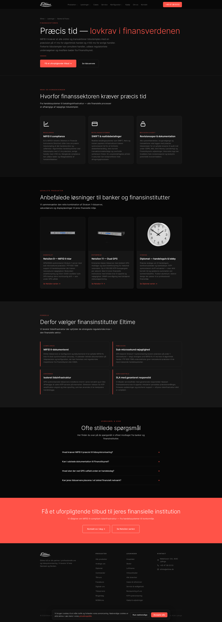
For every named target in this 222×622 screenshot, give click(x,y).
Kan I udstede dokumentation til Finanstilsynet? (111, 461)
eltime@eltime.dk (167, 569)
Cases (96, 5)
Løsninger (85, 5)
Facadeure (100, 582)
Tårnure (99, 577)
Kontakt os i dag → (96, 529)
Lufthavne (130, 568)
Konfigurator (115, 5)
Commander (100, 573)
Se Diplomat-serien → (148, 284)
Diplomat (99, 568)
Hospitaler (130, 559)
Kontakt (144, 5)
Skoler (128, 564)
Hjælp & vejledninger (134, 600)
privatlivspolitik (85, 616)
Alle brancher (131, 577)
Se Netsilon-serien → (51, 284)
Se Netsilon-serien (126, 529)
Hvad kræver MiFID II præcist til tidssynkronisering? (111, 452)
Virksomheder (132, 573)
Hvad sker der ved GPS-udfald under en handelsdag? (111, 470)
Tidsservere (100, 591)
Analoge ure (100, 564)
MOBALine (100, 600)
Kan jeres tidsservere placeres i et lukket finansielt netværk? (111, 480)
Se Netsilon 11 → (98, 284)
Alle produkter (101, 559)
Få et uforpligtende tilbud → (58, 63)
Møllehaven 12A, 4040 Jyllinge (169, 560)
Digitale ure (100, 586)
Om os (135, 5)
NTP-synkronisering (134, 596)
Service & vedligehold (135, 586)
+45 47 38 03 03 (172, 4)
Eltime (42, 19)
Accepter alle (159, 615)
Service (104, 5)
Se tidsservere (88, 63)
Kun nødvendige (140, 615)
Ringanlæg (100, 596)
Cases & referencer (134, 582)
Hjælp (127, 5)
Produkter (72, 5)
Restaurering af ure (134, 591)
